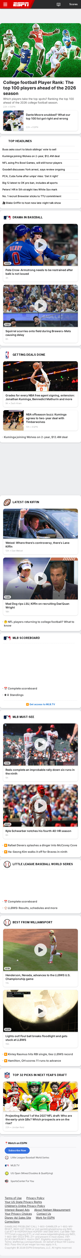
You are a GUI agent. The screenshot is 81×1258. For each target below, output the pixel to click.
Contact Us (44, 1213)
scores (73, 4)
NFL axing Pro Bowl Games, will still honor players (32, 162)
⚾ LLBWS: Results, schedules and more (30, 908)
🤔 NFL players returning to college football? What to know (39, 623)
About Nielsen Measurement (52, 1209)
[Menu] (5, 4)
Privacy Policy (35, 1198)
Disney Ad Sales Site (18, 1217)
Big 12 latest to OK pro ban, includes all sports (30, 182)
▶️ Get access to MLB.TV (40, 704)
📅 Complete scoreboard (20, 688)
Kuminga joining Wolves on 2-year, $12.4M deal (31, 156)
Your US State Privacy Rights (23, 1202)
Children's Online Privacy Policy (25, 1205)
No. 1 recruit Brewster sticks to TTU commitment (31, 196)
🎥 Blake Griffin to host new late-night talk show (31, 202)
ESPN (21, 4)
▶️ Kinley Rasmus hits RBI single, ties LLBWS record (38, 1054)
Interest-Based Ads (17, 1209)
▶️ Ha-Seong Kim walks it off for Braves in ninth (35, 851)
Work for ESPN (45, 1217)
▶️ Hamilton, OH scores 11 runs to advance (32, 1060)
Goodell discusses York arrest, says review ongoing (33, 169)
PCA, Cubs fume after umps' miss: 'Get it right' (30, 176)
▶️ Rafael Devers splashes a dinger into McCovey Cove (40, 845)
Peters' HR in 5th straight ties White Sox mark (29, 189)
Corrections (12, 1221)
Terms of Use (13, 1198)
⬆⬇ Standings (14, 695)
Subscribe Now (17, 1150)
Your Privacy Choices (18, 1213)
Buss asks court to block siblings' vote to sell (29, 149)
